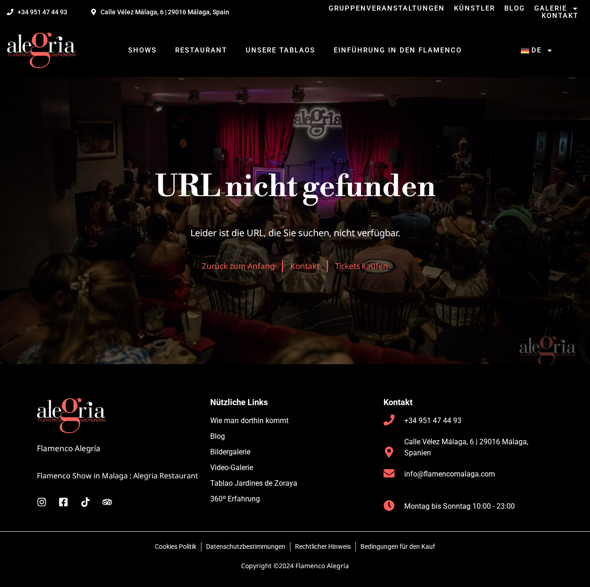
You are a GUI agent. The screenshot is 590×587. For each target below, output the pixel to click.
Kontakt (560, 15)
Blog (514, 8)
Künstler (474, 8)
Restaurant (201, 50)
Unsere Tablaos (280, 50)
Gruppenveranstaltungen (387, 8)
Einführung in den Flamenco (398, 50)
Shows (142, 50)
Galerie (550, 8)
